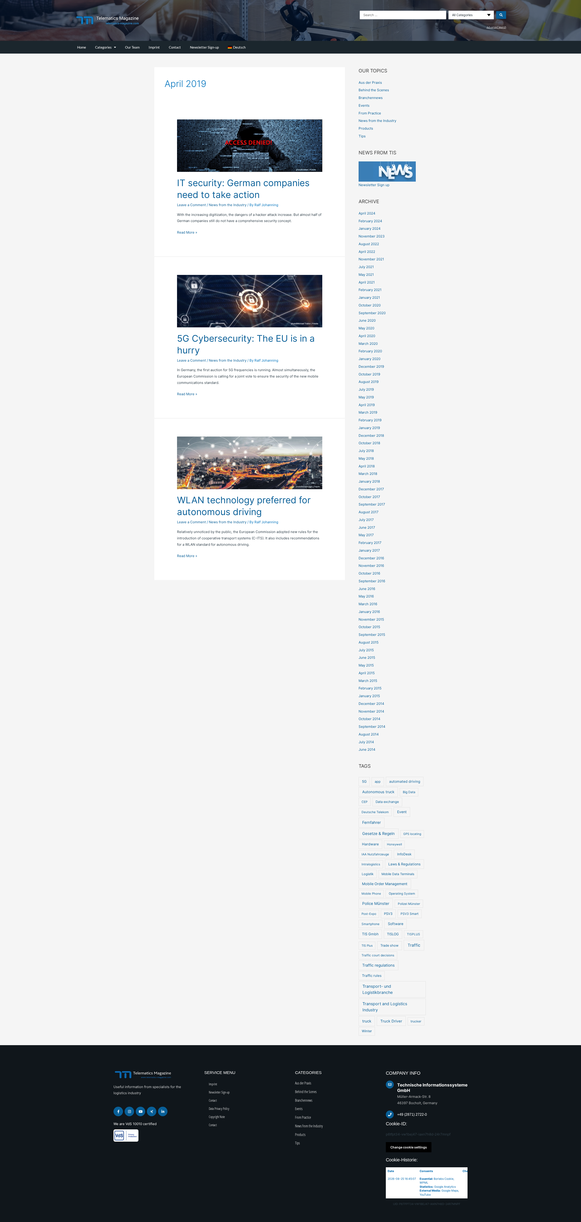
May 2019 (366, 397)
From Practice (370, 113)
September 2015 (372, 634)
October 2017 (369, 497)
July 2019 (366, 389)
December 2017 (371, 489)
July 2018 (366, 451)
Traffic (414, 945)
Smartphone (370, 924)
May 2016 (366, 596)
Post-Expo (369, 914)
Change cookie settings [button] (408, 1147)
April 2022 (367, 251)
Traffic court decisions (378, 955)
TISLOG (393, 934)
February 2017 (370, 543)
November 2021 (371, 259)
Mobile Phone (371, 893)
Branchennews (371, 98)
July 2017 (366, 520)
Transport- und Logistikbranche (377, 989)
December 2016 (371, 558)
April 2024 (367, 213)
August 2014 (369, 734)
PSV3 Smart (410, 914)
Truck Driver (391, 1021)
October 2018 (369, 443)
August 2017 (369, 512)
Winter (367, 1031)
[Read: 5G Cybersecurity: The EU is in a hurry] (249, 301)
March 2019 (368, 412)
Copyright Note (217, 1116)
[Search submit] (501, 15)
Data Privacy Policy (219, 1108)
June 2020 (367, 320)
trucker (416, 1021)
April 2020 (367, 336)
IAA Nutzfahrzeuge (375, 854)
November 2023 (372, 236)
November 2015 (371, 619)
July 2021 (366, 267)
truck (366, 1021)
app (378, 782)
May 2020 (366, 328)
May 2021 (366, 274)
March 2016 (368, 604)
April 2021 (367, 282)
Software (395, 924)
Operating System (402, 893)
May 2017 (366, 535)
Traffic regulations (378, 965)
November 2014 (371, 711)
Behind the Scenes (374, 90)
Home (81, 47)
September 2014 (372, 726)
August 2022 (369, 244)
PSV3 (388, 914)
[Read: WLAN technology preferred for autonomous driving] (249, 462)
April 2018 (367, 466)
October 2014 (369, 719)
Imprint (154, 47)
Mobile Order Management (384, 884)
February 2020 (370, 351)
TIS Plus (367, 945)
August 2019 (369, 382)
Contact (175, 47)
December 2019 (371, 366)
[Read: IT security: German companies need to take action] (249, 145)
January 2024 (370, 228)
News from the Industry (227, 205)
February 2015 (370, 688)
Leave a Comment (191, 205)
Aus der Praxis (370, 82)
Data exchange (387, 802)
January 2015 (369, 696)
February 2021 (370, 290)
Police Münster (375, 903)
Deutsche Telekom (375, 812)
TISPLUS (413, 934)
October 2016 (369, 573)
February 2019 (370, 420)
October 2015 (369, 627)
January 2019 (369, 428)
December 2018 (371, 435)
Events (364, 105)
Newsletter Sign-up (204, 47)
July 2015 (366, 650)
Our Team (132, 47)
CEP (365, 802)
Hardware (370, 844)
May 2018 (366, 458)
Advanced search (496, 27)
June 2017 (367, 527)
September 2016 (372, 581)
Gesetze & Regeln (378, 833)
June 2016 (367, 589)
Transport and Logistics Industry (384, 1006)
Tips (362, 136)
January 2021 (369, 297)
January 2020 (369, 359)
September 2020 (372, 313)
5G (364, 781)
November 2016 (371, 565)
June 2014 (367, 749)
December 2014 (371, 703)
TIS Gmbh (370, 934)
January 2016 (369, 612)
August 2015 (369, 642)
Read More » (187, 232)
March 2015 (368, 681)
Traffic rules (372, 975)
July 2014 (366, 742)
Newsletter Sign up (374, 185)
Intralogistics (371, 864)
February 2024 (370, 221)
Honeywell (394, 844)
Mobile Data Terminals (398, 874)
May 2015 (366, 665)
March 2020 (368, 343)
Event (402, 812)
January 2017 (369, 550)
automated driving (404, 781)
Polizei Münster (409, 904)
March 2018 (368, 474)
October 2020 (370, 305)
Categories (103, 47)
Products (366, 128)
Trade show (389, 945)
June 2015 (367, 657)
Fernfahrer (371, 822)
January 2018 (369, 481)
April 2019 (367, 405)
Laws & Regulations (404, 864)
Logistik (368, 874)
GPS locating (412, 834)
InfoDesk (404, 854)
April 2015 (367, 673)
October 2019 (369, 374)
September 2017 (372, 504)
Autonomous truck (378, 792)
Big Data (409, 792)
